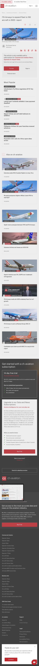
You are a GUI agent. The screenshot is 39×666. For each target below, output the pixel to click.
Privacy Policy (23, 634)
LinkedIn (21, 50)
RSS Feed (35, 50)
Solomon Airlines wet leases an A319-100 (16, 247)
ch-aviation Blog (6, 622)
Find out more (11, 73)
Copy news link (32, 50)
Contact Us (5, 635)
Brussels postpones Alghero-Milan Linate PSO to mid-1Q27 (18, 196)
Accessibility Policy (25, 639)
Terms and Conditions (25, 631)
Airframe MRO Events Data (9, 571)
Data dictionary (6, 612)
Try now (11, 68)
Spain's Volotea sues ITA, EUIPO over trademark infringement (18, 275)
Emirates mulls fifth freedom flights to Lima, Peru (18, 173)
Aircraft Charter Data (7, 563)
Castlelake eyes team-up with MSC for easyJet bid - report (19, 347)
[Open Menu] (36, 6)
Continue (11, 659)
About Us (4, 620)
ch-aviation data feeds (8, 604)
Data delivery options (7, 609)
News (3, 12)
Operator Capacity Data (8, 550)
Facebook (28, 50)
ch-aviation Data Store (20, 1)
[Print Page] (35, 24)
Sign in (30, 5)
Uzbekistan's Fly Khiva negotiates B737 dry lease (18, 90)
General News (22, 12)
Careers (4, 632)
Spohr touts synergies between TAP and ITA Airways (19, 225)
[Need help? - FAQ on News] (25, 24)
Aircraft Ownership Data (8, 558)
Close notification (35, 646)
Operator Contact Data (8, 545)
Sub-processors (24, 641)
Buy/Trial (19, 451)
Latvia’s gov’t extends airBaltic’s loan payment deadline (19, 102)
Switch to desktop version (19, 470)
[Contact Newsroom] (30, 24)
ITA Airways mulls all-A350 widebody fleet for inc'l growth (19, 300)
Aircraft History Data (7, 560)
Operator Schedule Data (8, 548)
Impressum (22, 636)
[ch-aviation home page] (8, 6)
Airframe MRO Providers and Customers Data (13, 568)
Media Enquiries (6, 630)
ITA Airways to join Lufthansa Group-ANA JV (17, 324)
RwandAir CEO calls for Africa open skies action (18, 139)
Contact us (19, 460)
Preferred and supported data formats (12, 607)
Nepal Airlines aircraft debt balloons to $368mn (17, 114)
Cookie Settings (24, 622)
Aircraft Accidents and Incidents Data (12, 566)
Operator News (6, 538)
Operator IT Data (6, 553)
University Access (6, 627)
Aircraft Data (5, 555)
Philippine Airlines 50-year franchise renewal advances (19, 127)
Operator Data (5, 540)
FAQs (21, 620)
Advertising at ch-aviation (8, 625)
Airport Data (5, 543)
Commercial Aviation (12, 12)
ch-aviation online (6, 1)
